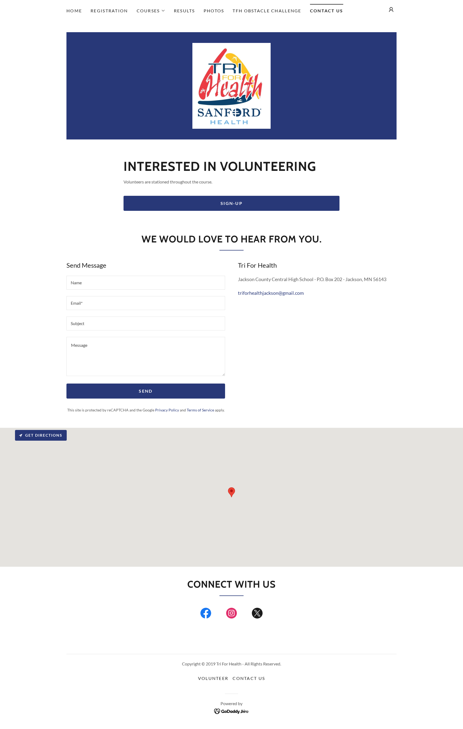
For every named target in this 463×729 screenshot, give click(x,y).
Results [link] (184, 10)
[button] (151, 11)
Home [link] (74, 10)
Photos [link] (214, 10)
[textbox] (145, 283)
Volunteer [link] (213, 678)
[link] (231, 85)
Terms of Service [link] (200, 410)
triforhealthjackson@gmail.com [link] (271, 293)
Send (145, 390)
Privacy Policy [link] (167, 410)
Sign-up (231, 203)
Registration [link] (109, 10)
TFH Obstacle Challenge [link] (267, 10)
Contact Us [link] (326, 10)
